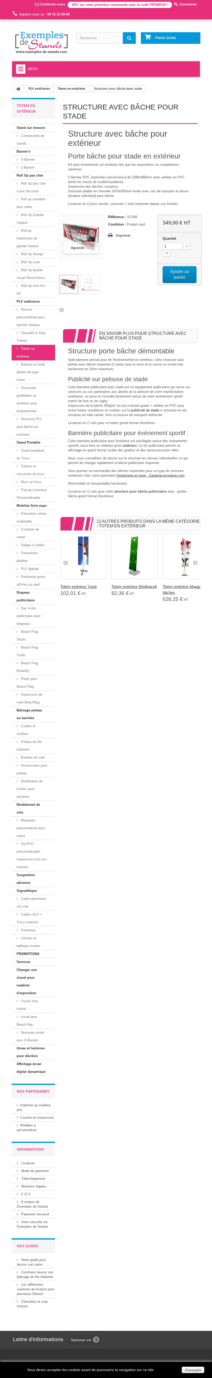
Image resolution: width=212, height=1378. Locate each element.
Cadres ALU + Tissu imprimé (29, 918)
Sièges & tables (32, 545)
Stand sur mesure (31, 128)
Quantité (169, 238)
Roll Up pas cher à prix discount (31, 187)
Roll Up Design (31, 254)
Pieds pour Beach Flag (27, 682)
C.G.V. (25, 1194)
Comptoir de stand (28, 533)
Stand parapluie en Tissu (30, 454)
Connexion (187, 4)
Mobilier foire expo (32, 506)
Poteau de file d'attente (29, 745)
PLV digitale (29, 569)
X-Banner (27, 159)
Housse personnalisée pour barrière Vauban (31, 317)
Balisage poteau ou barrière (29, 714)
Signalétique (27, 891)
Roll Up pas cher (30, 175)
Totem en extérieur (26, 352)
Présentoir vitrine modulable (31, 517)
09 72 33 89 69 (58, 14)
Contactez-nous (52, 4)
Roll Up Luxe (30, 262)
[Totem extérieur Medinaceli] (134, 556)
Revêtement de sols (28, 808)
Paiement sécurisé (34, 1214)
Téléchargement (32, 1179)
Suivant (61, 309)
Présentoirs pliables (27, 557)
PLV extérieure (28, 301)
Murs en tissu (30, 482)
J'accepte (193, 1370)
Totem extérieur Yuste (78, 586)
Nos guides (28, 1245)
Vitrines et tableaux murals (28, 942)
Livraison (27, 1163)
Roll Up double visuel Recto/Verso (31, 274)
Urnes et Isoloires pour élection (31, 1052)
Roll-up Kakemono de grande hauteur (28, 238)
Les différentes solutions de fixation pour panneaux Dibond (35, 1289)
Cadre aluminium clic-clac (31, 902)
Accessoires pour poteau (32, 769)
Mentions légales (33, 1186)
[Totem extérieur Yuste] (83, 556)
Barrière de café (32, 757)
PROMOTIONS (28, 954)
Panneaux (28, 930)
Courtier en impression (37, 1117)
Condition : (117, 224)
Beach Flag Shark (27, 635)
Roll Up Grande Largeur (30, 219)
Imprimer (123, 235)
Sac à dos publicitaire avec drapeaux (29, 616)
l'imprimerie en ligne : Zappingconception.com (150, 475)
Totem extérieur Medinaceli (134, 586)
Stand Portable (28, 442)
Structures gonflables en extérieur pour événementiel (27, 399)
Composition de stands (30, 139)
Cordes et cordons (26, 730)
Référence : (117, 217)
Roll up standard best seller (31, 203)
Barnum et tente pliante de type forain (31, 372)
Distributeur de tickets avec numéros (30, 789)
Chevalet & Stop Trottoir (31, 337)
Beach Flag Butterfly (27, 667)
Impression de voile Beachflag (29, 698)
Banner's (24, 151)
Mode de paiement (34, 1171)
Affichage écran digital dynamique (31, 1068)
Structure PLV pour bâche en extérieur (29, 426)
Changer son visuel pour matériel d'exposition (27, 981)
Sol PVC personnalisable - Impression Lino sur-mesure (32, 855)
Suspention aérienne (26, 879)
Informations (30, 1149)
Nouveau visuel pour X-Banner (30, 1036)
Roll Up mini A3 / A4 (31, 289)
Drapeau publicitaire (26, 596)
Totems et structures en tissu (30, 470)
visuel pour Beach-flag (27, 1020)
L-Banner (27, 167)
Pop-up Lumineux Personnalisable (32, 494)
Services (23, 962)
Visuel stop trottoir (27, 1005)
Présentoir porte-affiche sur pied (31, 580)
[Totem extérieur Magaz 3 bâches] (186, 556)
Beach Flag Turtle (27, 651)
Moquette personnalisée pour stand (31, 828)
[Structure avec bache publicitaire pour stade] (68, 284)
